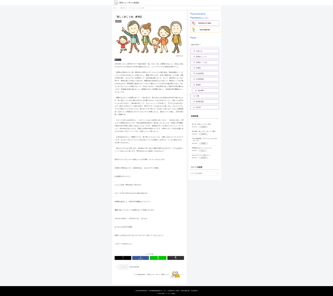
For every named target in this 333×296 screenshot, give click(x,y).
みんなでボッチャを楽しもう (201, 155)
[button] (175, 258)
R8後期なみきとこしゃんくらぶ (202, 148)
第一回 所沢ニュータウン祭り (201, 124)
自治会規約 (194, 290)
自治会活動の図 (185, 290)
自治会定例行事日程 (141, 290)
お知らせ (119, 59)
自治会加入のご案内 (173, 290)
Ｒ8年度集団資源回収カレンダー (157, 290)
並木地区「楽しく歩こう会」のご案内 (203, 131)
